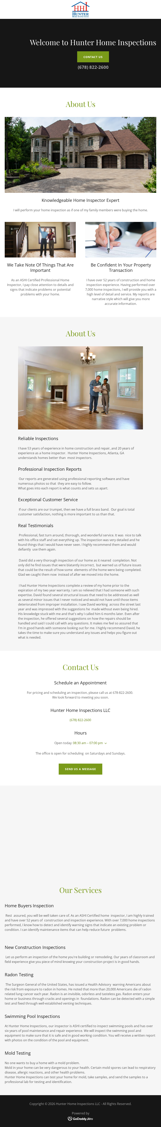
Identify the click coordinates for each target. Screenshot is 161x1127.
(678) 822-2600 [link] (93, 67)
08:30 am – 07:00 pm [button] (88, 743)
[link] (80, 9)
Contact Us (93, 57)
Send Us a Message (80, 769)
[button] (104, 743)
